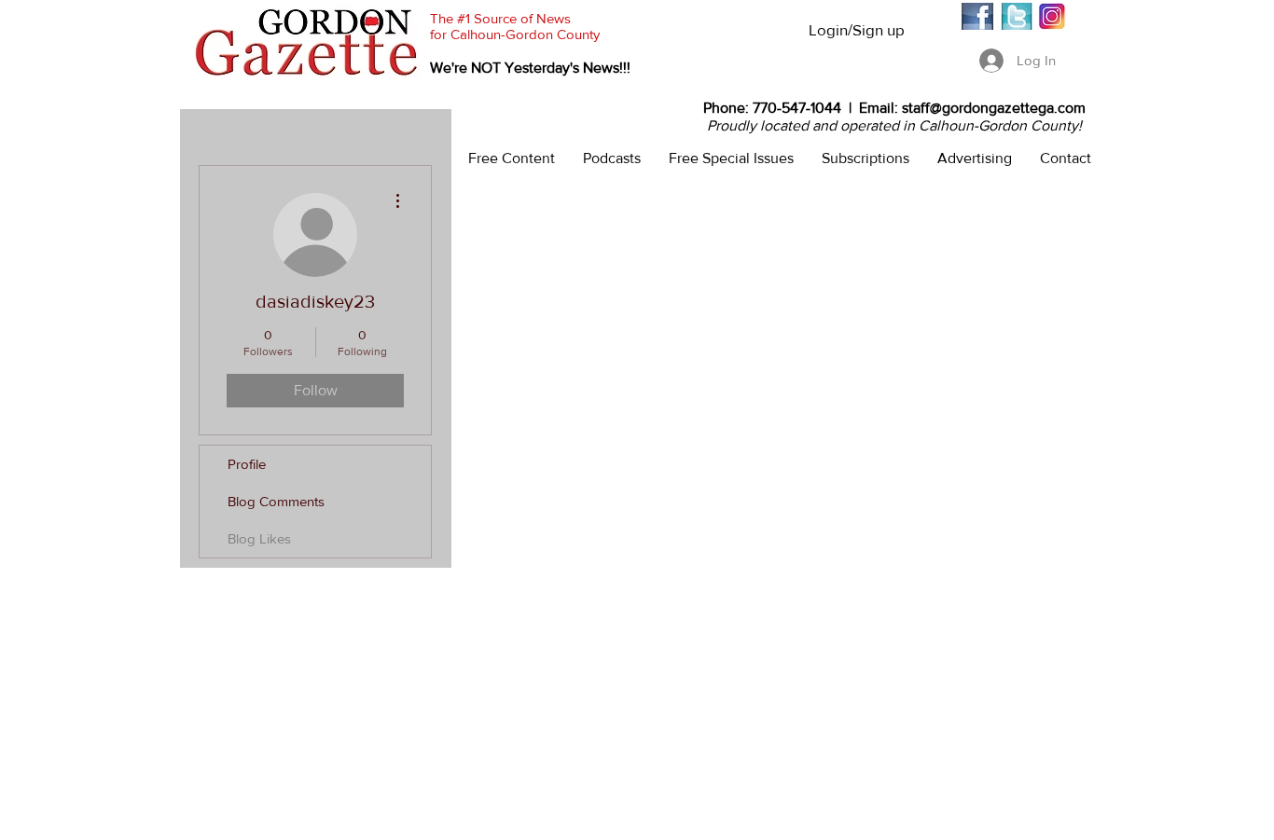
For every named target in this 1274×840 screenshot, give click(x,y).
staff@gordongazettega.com (994, 108)
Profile (247, 464)
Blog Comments (276, 501)
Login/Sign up (857, 29)
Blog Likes (259, 538)
